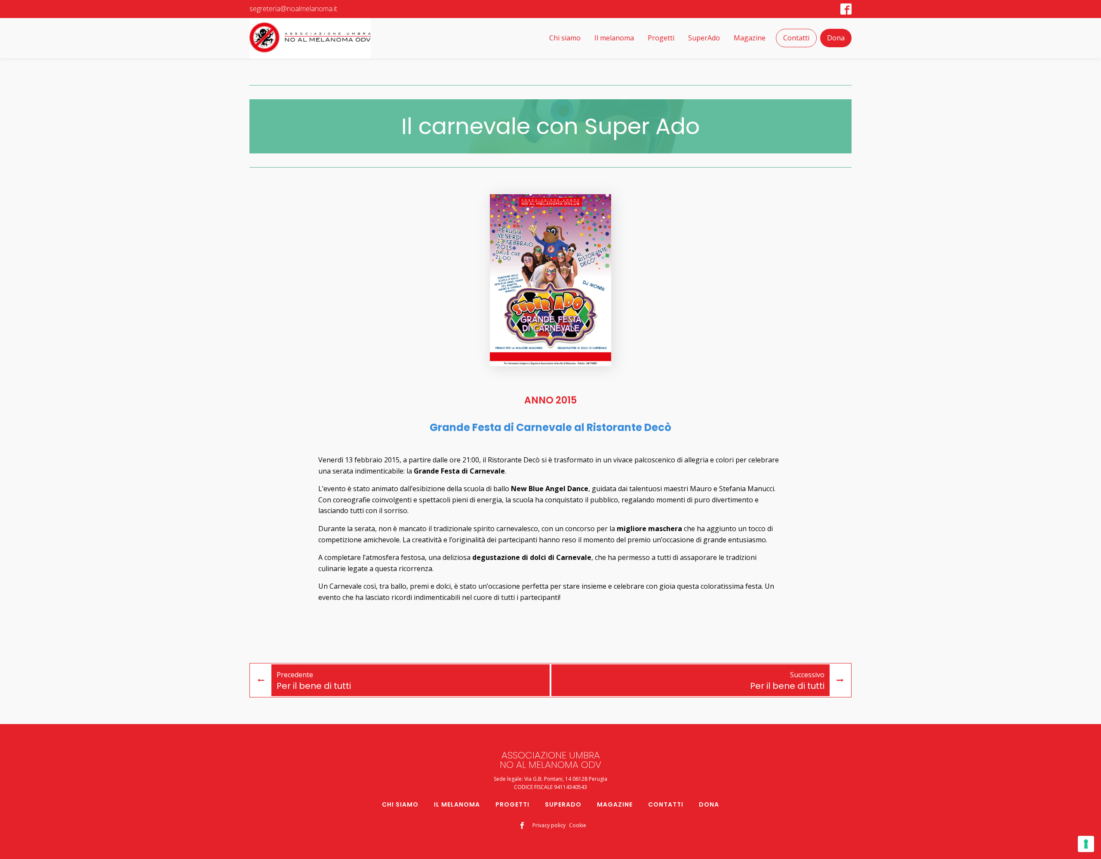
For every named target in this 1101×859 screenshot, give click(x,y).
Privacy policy (549, 825)
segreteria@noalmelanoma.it (293, 8)
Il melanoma (614, 38)
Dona (836, 38)
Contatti (796, 38)
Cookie (577, 825)
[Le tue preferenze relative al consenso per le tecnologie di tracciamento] (1086, 844)
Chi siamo (565, 38)
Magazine (750, 38)
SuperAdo (704, 38)
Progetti (661, 38)
